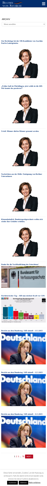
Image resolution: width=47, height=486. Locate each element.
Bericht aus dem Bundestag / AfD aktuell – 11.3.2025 (22, 414)
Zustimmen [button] (12, 483)
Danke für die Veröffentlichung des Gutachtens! (20, 264)
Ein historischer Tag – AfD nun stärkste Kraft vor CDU (23, 296)
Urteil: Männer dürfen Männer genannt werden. (20, 131)
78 (23, 456)
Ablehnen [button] (23, 483)
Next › (29, 456)
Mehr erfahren (34, 482)
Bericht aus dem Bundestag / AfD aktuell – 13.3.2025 (22, 331)
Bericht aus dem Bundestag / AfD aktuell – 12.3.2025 (22, 372)
